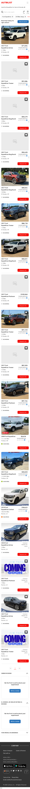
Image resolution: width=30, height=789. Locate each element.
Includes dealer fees (22, 47)
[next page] (19, 668)
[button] (24, 12)
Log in (26, 771)
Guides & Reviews (21, 751)
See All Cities (7, 757)
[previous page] (10, 668)
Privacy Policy (15, 777)
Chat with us (6, 753)
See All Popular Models (10, 759)
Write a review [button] (15, 691)
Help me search (23, 21)
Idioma (7, 771)
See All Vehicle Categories (10, 762)
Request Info (23, 57)
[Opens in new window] (8, 766)
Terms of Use (6, 777)
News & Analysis (7, 751)
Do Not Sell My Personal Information (12, 780)
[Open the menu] (27, 3)
